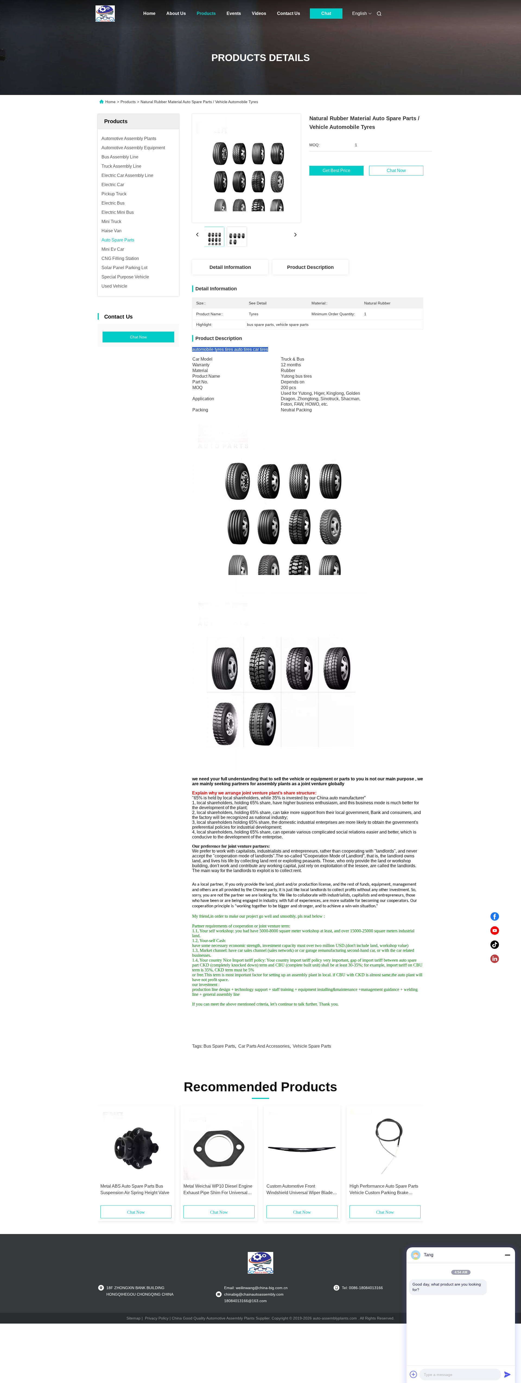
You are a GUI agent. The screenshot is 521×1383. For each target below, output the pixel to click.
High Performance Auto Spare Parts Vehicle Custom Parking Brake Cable (384, 1190)
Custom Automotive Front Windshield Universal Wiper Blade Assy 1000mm (299, 1190)
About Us (176, 13)
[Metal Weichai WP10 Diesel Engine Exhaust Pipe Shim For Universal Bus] (219, 1144)
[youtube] (495, 931)
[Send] (507, 1374)
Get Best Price (336, 170)
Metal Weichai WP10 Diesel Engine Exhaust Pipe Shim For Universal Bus (217, 1190)
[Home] (105, 13)
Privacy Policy (157, 1318)
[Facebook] (495, 916)
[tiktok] (495, 945)
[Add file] (413, 1374)
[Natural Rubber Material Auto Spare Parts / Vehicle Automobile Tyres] (246, 168)
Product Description (310, 267)
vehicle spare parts (312, 1046)
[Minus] (507, 1255)
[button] (107, 1157)
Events (234, 13)
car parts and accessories (264, 1046)
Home (149, 13)
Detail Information (230, 267)
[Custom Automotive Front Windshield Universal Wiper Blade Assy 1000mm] (302, 1144)
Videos (259, 13)
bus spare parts (219, 1046)
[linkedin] (495, 959)
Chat (326, 13)
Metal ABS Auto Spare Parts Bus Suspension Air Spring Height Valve (134, 1189)
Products (206, 13)
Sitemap (133, 1318)
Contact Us (288, 13)
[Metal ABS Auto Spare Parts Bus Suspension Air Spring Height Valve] (135, 1144)
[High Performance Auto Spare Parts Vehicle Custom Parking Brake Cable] (385, 1144)
